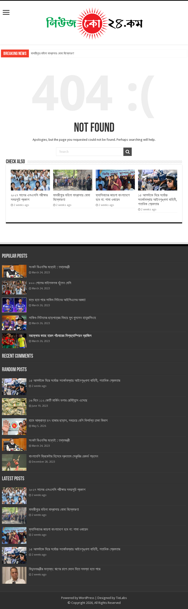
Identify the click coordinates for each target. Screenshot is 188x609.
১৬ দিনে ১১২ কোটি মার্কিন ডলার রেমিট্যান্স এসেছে (58, 400)
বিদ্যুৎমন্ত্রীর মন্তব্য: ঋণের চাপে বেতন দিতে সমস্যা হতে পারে (64, 569)
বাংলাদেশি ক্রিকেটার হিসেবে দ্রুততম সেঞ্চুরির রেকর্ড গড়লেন (63, 456)
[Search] (127, 152)
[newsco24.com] (94, 22)
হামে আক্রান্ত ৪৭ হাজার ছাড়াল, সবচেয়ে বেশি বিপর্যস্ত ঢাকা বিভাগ (68, 420)
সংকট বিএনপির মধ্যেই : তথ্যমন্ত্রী (49, 267)
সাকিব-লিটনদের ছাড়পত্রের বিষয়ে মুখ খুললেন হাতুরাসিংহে (62, 318)
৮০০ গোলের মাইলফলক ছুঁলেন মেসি (50, 283)
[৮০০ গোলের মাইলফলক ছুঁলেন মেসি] (14, 287)
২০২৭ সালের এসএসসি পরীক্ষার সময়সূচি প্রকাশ (29, 197)
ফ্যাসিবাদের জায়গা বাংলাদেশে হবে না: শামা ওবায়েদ (113, 197)
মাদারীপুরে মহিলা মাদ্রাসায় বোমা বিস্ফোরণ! (52, 53)
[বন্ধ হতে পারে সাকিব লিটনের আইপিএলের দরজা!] (14, 305)
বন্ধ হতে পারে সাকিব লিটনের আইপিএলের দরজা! (57, 300)
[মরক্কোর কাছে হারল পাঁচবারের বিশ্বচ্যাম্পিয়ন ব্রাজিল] (14, 340)
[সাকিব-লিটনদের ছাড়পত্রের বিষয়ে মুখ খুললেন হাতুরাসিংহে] (14, 323)
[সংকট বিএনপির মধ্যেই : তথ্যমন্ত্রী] (14, 271)
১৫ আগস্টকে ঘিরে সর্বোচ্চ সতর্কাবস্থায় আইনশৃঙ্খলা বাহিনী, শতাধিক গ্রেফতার (157, 199)
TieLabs (121, 598)
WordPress (86, 598)
